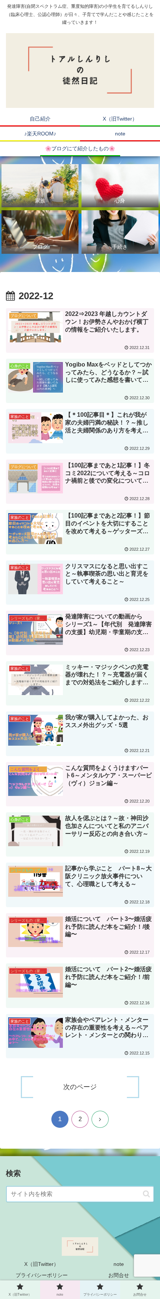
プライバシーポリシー (42, 1275)
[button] (146, 1194)
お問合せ (118, 1275)
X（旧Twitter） (41, 1264)
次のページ (80, 1087)
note (118, 1264)
